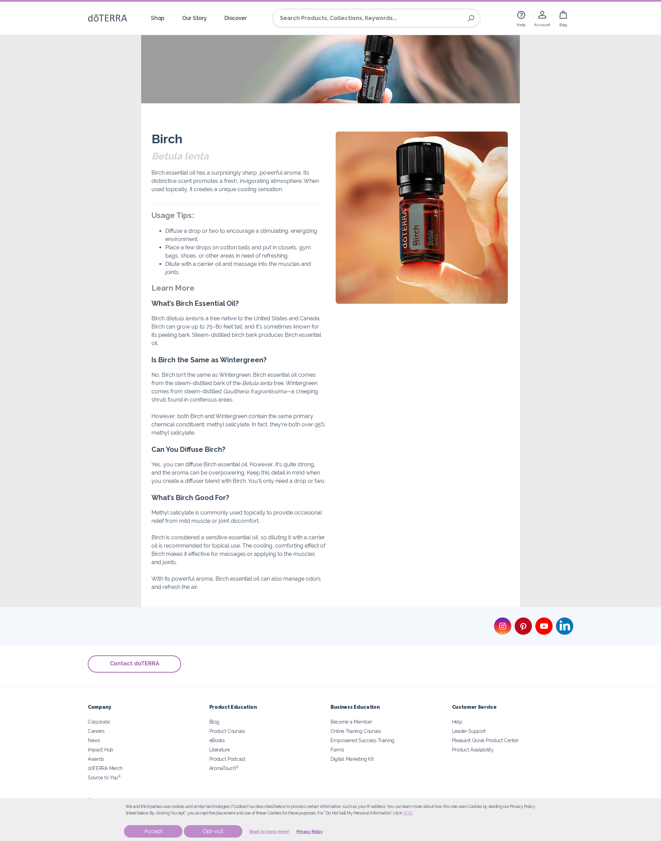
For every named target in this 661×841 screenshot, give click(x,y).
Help (457, 722)
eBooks (217, 740)
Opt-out (213, 831)
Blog (214, 722)
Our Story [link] (194, 18)
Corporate (98, 722)
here (407, 813)
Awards (96, 759)
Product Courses (227, 731)
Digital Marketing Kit (352, 759)
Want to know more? (269, 831)
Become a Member (351, 722)
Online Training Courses (355, 731)
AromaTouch (224, 768)
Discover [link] (235, 18)
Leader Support (469, 731)
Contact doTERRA (134, 663)
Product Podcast (227, 759)
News (94, 740)
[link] (521, 18)
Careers (96, 731)
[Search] (471, 18)
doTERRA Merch (105, 768)
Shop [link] (157, 18)
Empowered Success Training (362, 740)
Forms (337, 749)
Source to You (104, 777)
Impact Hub (100, 749)
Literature (219, 749)
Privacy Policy (309, 831)
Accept (153, 831)
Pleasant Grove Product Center (485, 740)
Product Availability (473, 749)
